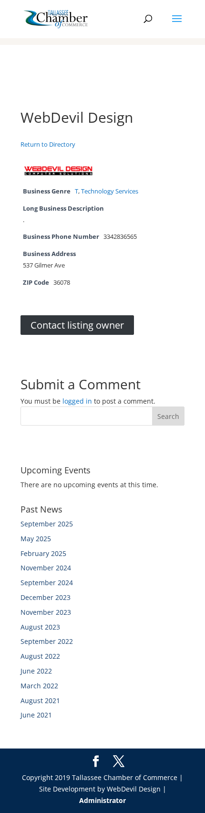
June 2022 (36, 670)
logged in (77, 401)
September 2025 (46, 523)
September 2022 (46, 641)
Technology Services (109, 191)
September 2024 (46, 582)
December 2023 (45, 597)
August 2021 (40, 700)
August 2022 (40, 656)
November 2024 (45, 567)
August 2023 (40, 626)
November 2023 (45, 612)
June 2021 (36, 714)
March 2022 (39, 685)
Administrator (102, 800)
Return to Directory (47, 144)
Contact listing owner (77, 325)
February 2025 (43, 553)
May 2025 (35, 538)
